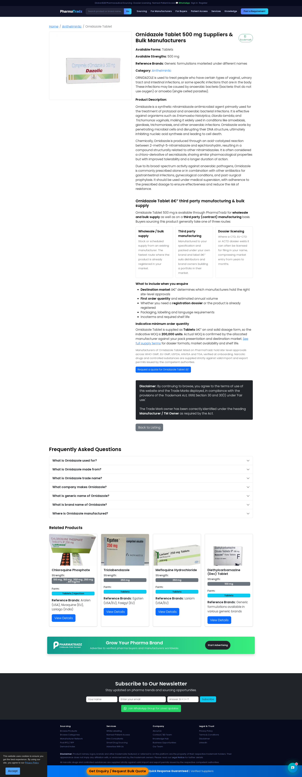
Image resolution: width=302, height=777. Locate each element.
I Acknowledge (177, 412)
